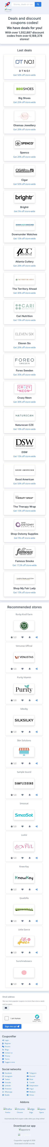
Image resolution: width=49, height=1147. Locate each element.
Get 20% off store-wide (24, 129)
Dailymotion (33, 1085)
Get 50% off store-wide (24, 75)
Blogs (7, 1050)
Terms (7, 1059)
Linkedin (8, 1085)
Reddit (7, 1095)
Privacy (7, 1056)
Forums (7, 1046)
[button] (8, 9)
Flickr (31, 1079)
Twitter (7, 1079)
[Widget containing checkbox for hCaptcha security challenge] (22, 1018)
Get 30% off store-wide (24, 293)
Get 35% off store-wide (24, 374)
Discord (32, 1076)
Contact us (9, 1053)
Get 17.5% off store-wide (25, 565)
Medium (32, 1092)
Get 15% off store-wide (24, 238)
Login (7, 1040)
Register (8, 1043)
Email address (9, 997)
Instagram (8, 1076)
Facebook (8, 1073)
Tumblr (32, 1082)
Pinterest (8, 1089)
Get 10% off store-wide (24, 429)
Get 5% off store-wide (24, 211)
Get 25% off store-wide (24, 102)
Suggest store (10, 1062)
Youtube (8, 1082)
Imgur (31, 1089)
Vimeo (31, 1095)
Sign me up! (11, 1026)
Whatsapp (8, 1092)
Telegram (32, 1073)
